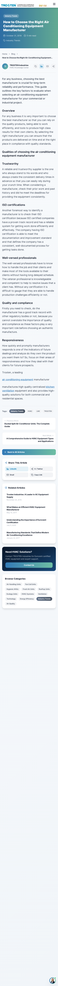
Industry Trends (44, 599)
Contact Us (29, 565)
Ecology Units (12, 594)
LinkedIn (13, 469)
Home (4, 54)
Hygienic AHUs (12, 589)
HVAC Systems (28, 594)
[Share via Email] (47, 66)
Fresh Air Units (29, 589)
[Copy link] (35, 66)
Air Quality (11, 604)
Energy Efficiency (27, 599)
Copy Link (38, 475)
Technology (11, 599)
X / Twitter (38, 469)
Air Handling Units (14, 584)
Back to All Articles (16, 452)
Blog (13, 54)
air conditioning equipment (17, 379)
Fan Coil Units (30, 584)
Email (12, 475)
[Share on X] (53, 66)
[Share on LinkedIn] (41, 66)
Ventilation (42, 594)
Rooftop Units (44, 589)
